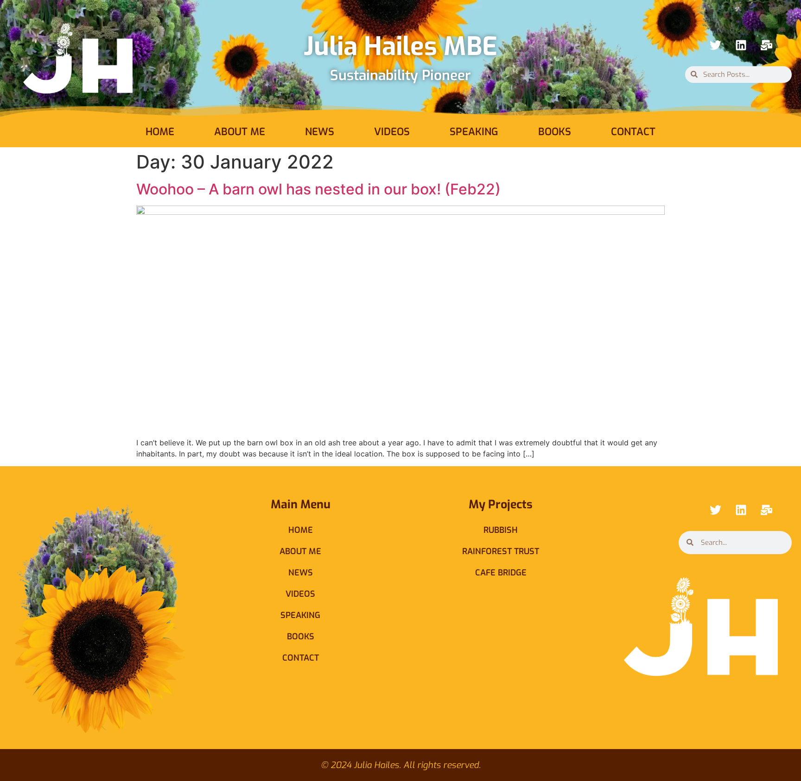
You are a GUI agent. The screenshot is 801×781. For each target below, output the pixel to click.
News (319, 131)
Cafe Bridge (501, 572)
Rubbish (500, 530)
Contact (633, 131)
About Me (239, 131)
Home (160, 131)
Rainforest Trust (500, 551)
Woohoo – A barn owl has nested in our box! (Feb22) (318, 189)
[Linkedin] (740, 45)
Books (554, 131)
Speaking (474, 131)
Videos (392, 131)
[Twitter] (715, 45)
